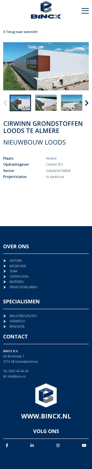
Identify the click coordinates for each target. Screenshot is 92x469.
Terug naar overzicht (21, 32)
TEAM (13, 271)
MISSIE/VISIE (18, 266)
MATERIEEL (17, 282)
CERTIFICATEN (19, 277)
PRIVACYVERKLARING (23, 287)
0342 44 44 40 (18, 371)
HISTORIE (16, 261)
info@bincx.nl (16, 376)
